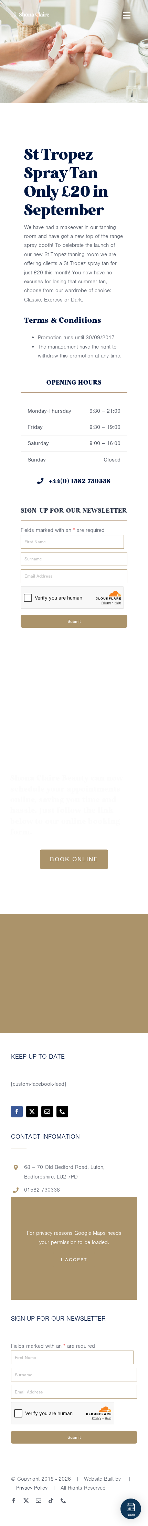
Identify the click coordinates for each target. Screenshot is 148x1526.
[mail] (47, 1111)
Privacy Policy (31, 1487)
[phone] (62, 1111)
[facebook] (17, 1111)
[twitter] (32, 1111)
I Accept (74, 1260)
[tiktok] (51, 1500)
